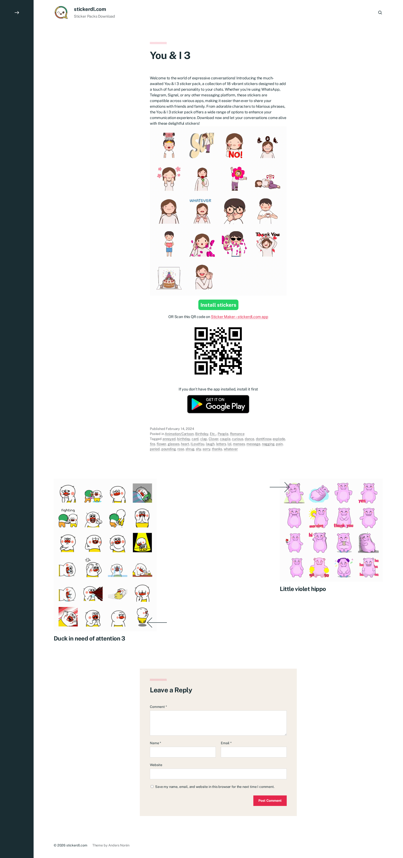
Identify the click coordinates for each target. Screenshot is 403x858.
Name (155, 743)
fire (152, 444)
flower (161, 444)
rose (180, 449)
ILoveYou (197, 444)
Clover (213, 439)
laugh (210, 444)
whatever (231, 449)
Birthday (201, 434)
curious (237, 439)
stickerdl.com (90, 9)
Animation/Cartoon (179, 434)
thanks (217, 449)
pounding (168, 449)
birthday (183, 439)
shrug (190, 449)
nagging (268, 444)
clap (203, 439)
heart (185, 444)
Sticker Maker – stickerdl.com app (239, 317)
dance (249, 439)
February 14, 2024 (180, 429)
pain (279, 444)
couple (225, 439)
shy (198, 449)
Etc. (213, 434)
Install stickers (218, 305)
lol (230, 444)
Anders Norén (118, 845)
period (155, 449)
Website (156, 765)
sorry (206, 449)
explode (279, 439)
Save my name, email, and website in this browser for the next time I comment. (215, 787)
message (253, 444)
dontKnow (263, 439)
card (195, 439)
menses (239, 444)
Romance (237, 434)
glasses (173, 444)
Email (226, 743)
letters (221, 444)
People (223, 434)
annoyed (169, 439)
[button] (17, 429)
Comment (158, 707)
